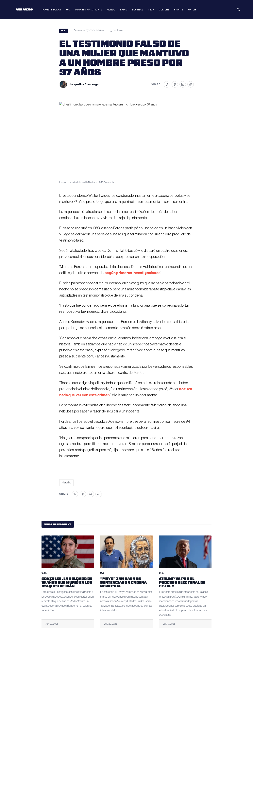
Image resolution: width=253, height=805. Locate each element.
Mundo (111, 9)
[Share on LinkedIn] (182, 84)
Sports (178, 9)
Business (137, 9)
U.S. (68, 9)
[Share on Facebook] (175, 84)
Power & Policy (51, 9)
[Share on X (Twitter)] (167, 84)
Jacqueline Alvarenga (84, 84)
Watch (192, 9)
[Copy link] (190, 84)
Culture (164, 9)
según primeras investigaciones (132, 273)
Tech (151, 9)
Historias (66, 482)
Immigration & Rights (88, 9)
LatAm (123, 9)
